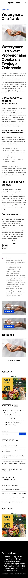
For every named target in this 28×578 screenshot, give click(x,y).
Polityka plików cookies (12, 561)
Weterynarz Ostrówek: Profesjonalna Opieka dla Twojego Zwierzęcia (14, 412)
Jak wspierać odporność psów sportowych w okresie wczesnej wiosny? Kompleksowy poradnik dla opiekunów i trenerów (13, 463)
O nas (20, 557)
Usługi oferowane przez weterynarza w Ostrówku (16, 419)
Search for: (5, 431)
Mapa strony (8, 559)
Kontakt (18, 559)
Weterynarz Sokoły (14, 360)
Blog (14, 557)
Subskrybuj (6, 557)
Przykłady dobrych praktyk (14, 422)
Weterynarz (5, 9)
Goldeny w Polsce (6, 485)
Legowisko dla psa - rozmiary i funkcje (11, 445)
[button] (25, 2)
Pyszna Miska (14, 3)
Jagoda (8, 258)
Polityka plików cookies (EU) (14, 566)
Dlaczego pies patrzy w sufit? (13, 489)
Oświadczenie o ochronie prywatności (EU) (13, 569)
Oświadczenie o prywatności (14, 564)
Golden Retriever (15, 485)
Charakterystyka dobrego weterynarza (14, 415)
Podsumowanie (11, 424)
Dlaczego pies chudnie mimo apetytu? (15, 497)
